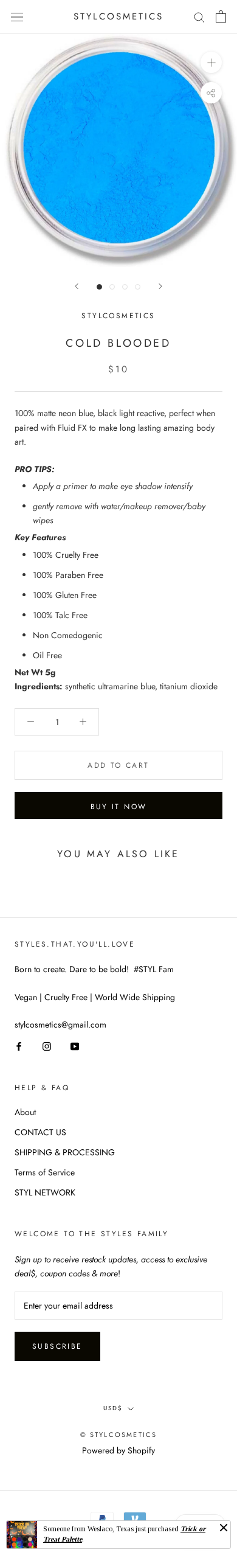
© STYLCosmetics (118, 1434)
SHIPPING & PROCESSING (65, 1152)
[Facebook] (19, 1045)
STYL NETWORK (45, 1192)
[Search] (199, 17)
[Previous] (76, 286)
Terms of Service (45, 1172)
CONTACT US (40, 1132)
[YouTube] (74, 1045)
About (25, 1112)
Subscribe (57, 1346)
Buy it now (119, 806)
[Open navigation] (17, 16)
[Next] (160, 286)
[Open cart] (221, 16)
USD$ (113, 1408)
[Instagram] (47, 1045)
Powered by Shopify (118, 1450)
